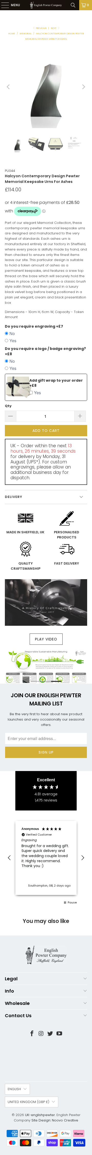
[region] (46, 858)
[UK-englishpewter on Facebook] (32, 1034)
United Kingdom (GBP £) (28, 1101)
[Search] (73, 5)
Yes (12, 341)
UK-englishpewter (40, 1114)
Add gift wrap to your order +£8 (56, 383)
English (14, 1089)
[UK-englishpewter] (46, 5)
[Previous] (9, 87)
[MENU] (2, 5)
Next (54, 28)
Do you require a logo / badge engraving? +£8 (45, 351)
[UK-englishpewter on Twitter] (50, 1034)
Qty (8, 405)
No (12, 333)
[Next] (83, 87)
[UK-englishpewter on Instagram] (41, 1034)
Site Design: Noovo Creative (54, 1120)
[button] (9, 858)
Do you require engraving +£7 (34, 326)
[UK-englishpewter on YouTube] (59, 1034)
